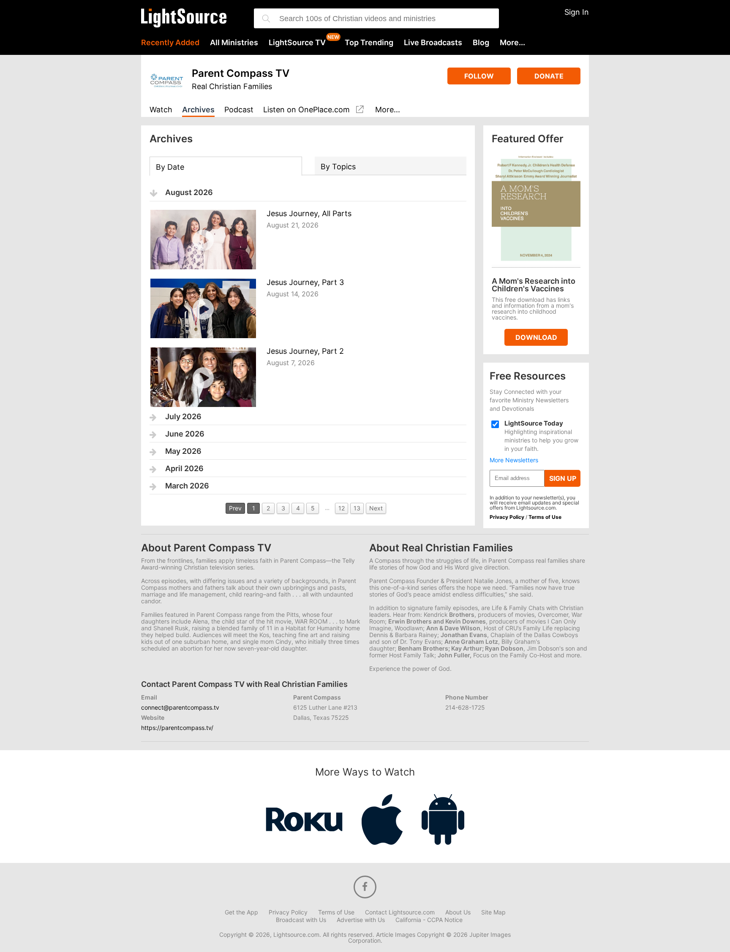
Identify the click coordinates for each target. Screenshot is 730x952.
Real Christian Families (232, 86)
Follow (479, 76)
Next (376, 508)
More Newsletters (514, 460)
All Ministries (234, 42)
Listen (306, 110)
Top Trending (369, 42)
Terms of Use (544, 517)
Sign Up (562, 478)
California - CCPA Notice (429, 920)
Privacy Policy (507, 517)
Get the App (241, 912)
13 (357, 508)
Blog (481, 42)
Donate (549, 76)
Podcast (238, 110)
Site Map (493, 912)
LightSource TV (297, 42)
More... (512, 42)
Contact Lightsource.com (400, 912)
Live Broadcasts (433, 42)
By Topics (338, 166)
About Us (458, 912)
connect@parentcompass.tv (180, 707)
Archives (198, 110)
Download (536, 337)
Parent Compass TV (240, 73)
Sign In (576, 12)
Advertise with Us (361, 920)
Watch (161, 110)
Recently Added (170, 42)
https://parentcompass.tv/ (177, 727)
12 (341, 508)
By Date (170, 167)
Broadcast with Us (301, 920)
